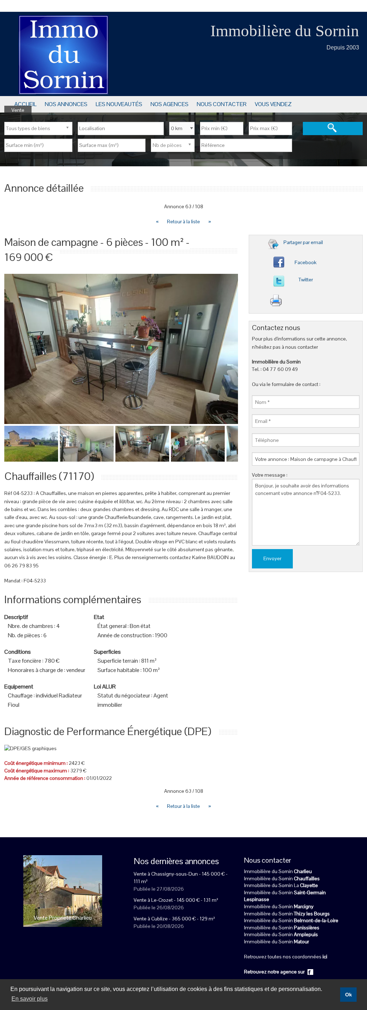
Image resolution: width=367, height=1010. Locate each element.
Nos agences (170, 104)
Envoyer (272, 558)
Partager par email (303, 242)
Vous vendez (273, 104)
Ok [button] (348, 994)
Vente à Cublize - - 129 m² (174, 918)
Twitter (306, 279)
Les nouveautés (119, 104)
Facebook (305, 262)
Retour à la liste (184, 221)
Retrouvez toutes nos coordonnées (285, 956)
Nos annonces (66, 104)
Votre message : (269, 475)
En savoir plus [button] (29, 999)
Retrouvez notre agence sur (275, 971)
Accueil (25, 104)
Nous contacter (222, 104)
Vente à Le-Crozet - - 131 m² (176, 900)
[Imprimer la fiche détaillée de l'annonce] (308, 302)
